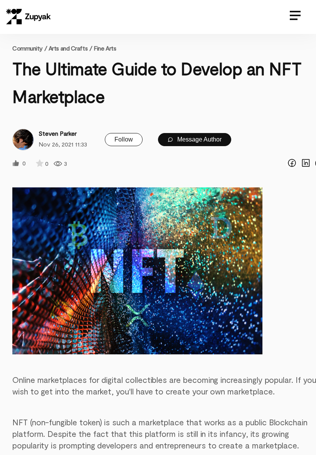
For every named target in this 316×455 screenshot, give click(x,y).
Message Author (199, 139)
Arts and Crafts (68, 48)
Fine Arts (105, 48)
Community (29, 48)
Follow (123, 139)
